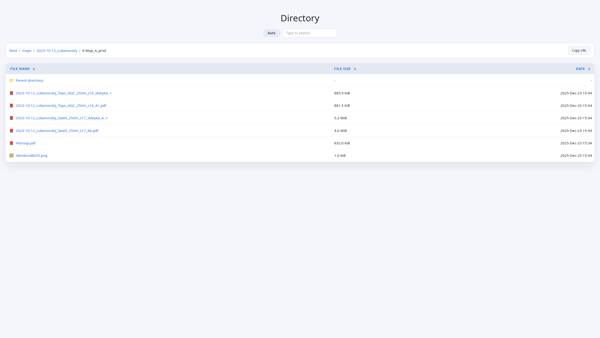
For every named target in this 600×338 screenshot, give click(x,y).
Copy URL (579, 50)
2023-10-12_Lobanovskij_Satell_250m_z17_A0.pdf (57, 130)
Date (580, 68)
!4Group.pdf (25, 143)
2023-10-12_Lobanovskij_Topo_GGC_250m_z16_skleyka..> (64, 93)
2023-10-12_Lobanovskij (57, 50)
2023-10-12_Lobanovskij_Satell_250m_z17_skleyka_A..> (62, 117)
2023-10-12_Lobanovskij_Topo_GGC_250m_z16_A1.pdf (61, 105)
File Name (20, 68)
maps (26, 50)
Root (13, 50)
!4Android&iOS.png (31, 155)
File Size (342, 68)
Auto (271, 33)
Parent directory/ (30, 80)
